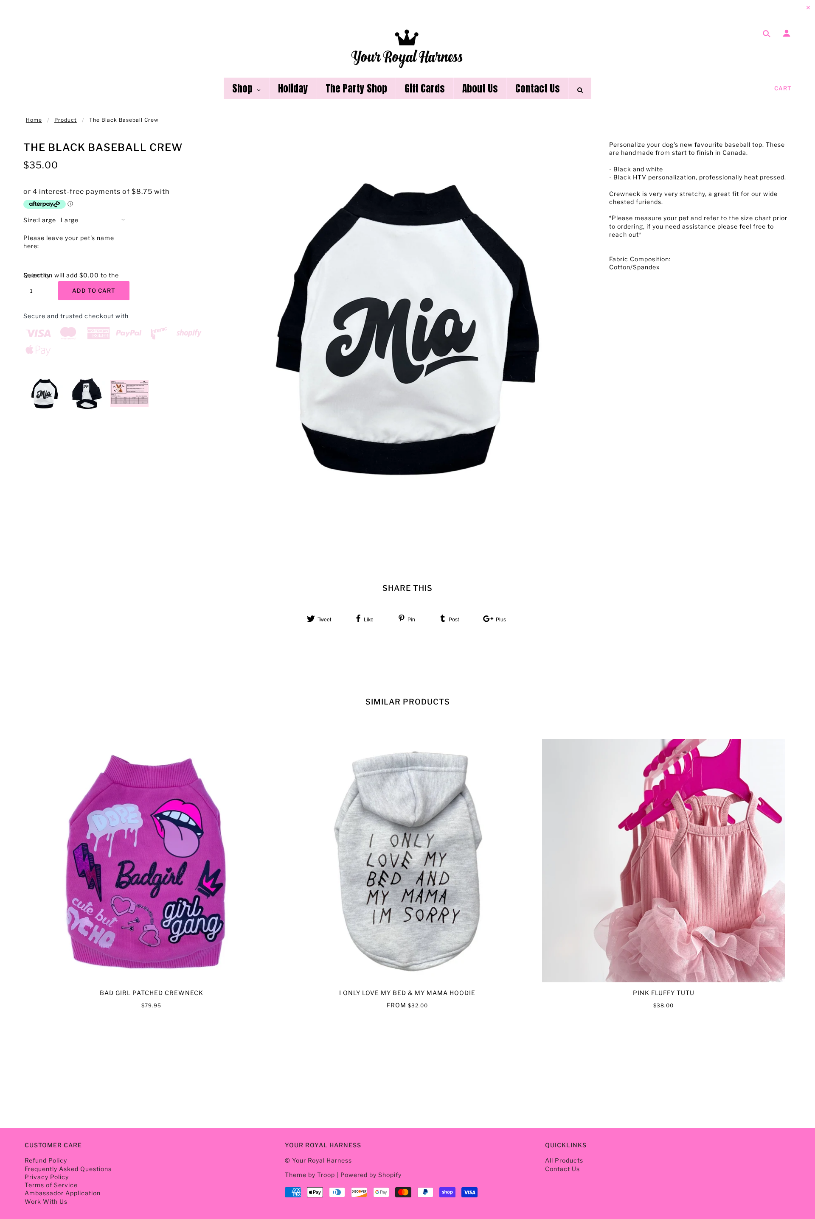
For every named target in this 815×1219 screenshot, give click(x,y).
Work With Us (46, 1201)
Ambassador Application (63, 1193)
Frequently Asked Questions (68, 1168)
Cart (783, 88)
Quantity (36, 275)
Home (34, 120)
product (65, 120)
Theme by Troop (310, 1174)
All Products (564, 1160)
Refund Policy (46, 1160)
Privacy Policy (47, 1176)
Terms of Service (51, 1184)
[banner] (407, 48)
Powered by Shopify (371, 1174)
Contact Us (562, 1168)
